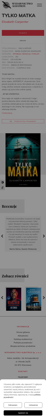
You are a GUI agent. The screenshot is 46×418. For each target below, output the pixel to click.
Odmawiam (12, 405)
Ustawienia (33, 405)
